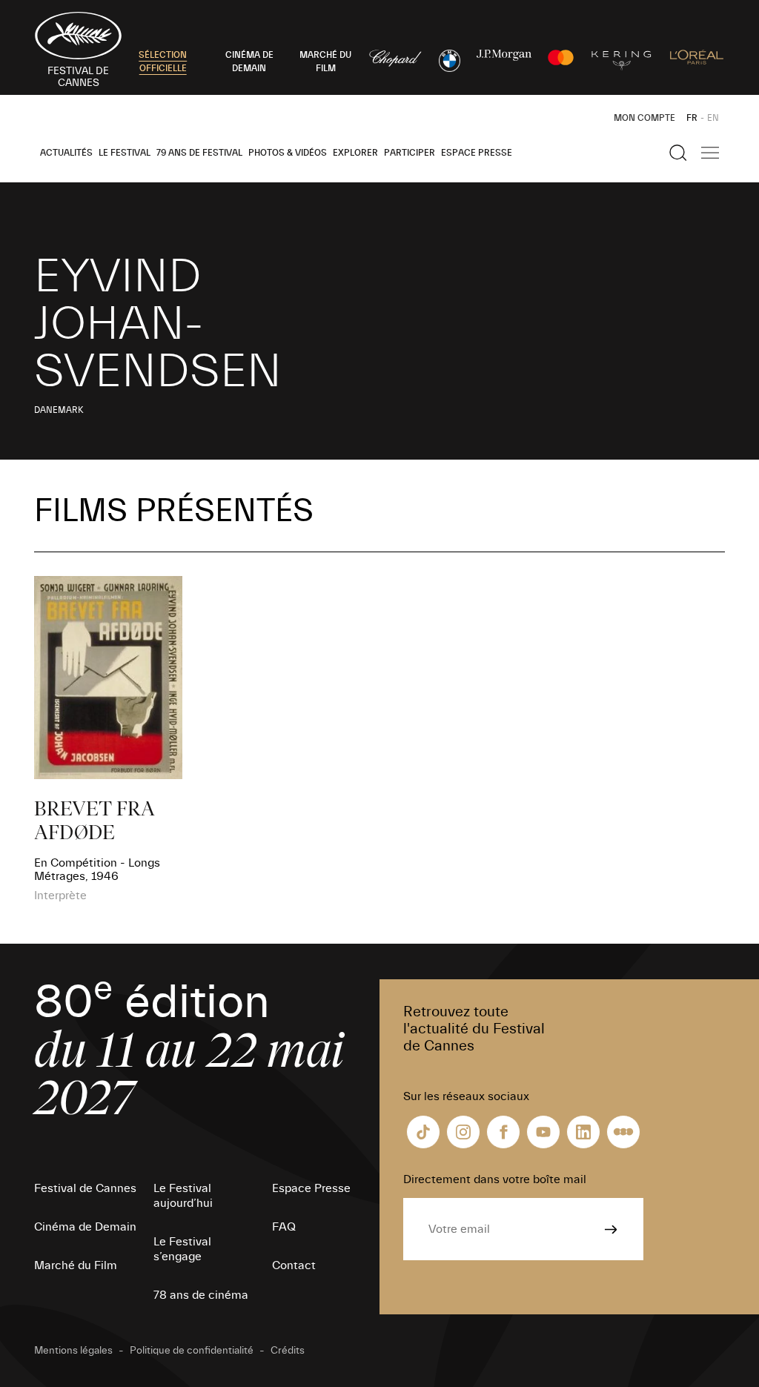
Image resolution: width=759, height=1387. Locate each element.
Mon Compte (644, 118)
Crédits (288, 1351)
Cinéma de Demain (85, 1227)
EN (713, 118)
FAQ (284, 1227)
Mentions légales (73, 1351)
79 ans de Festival (199, 153)
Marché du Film (75, 1265)
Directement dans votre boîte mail (494, 1179)
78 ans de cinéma (200, 1295)
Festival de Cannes (85, 1188)
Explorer (355, 153)
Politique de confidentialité (191, 1351)
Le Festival (124, 153)
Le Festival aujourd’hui (183, 1196)
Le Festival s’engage (182, 1249)
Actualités (66, 153)
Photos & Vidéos (287, 153)
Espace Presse (476, 153)
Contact (294, 1265)
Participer (409, 153)
